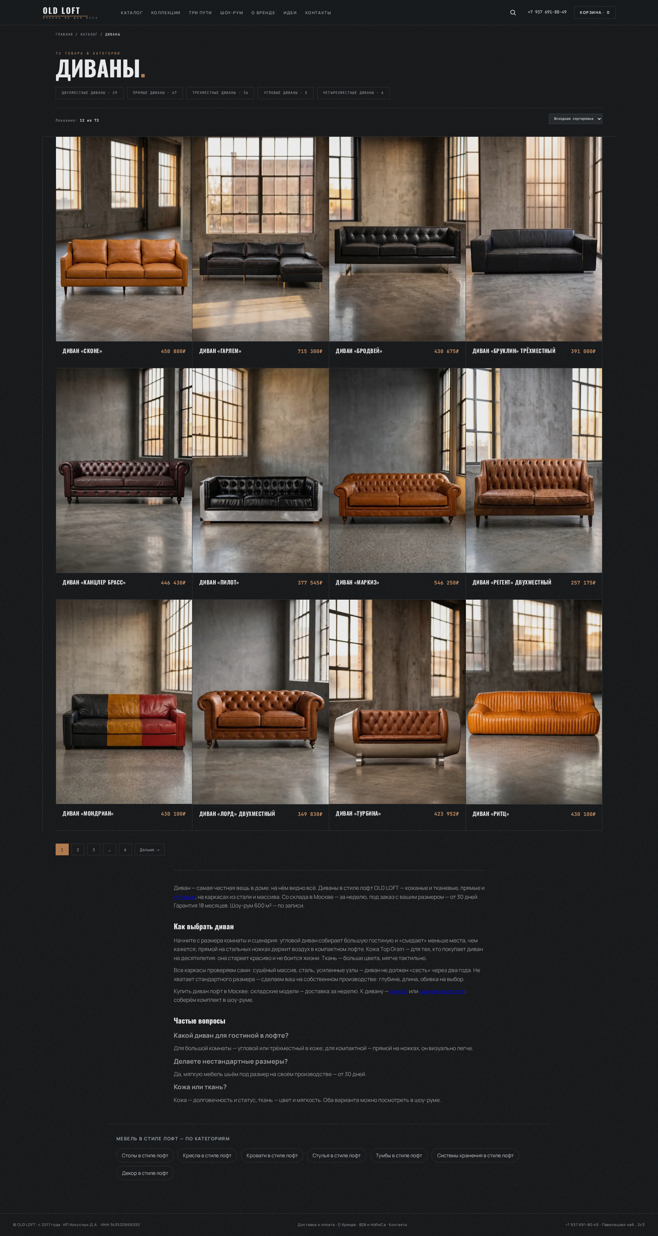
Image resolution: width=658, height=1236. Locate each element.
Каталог (132, 12)
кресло (399, 991)
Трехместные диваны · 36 (220, 93)
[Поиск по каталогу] (513, 12)
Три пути (200, 12)
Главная (64, 34)
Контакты (318, 12)
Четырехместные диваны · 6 (353, 93)
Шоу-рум (231, 12)
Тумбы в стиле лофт (399, 1155)
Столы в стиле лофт (145, 1155)
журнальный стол (442, 991)
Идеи (290, 12)
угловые (184, 897)
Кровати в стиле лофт (272, 1155)
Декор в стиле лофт (145, 1173)
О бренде (263, 12)
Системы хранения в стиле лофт (475, 1155)
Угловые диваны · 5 (285, 93)
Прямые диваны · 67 (155, 93)
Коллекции (166, 12)
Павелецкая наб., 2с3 (623, 1224)
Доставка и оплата (316, 1224)
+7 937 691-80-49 (547, 12)
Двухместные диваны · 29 (90, 93)
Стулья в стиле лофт (337, 1155)
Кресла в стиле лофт (207, 1155)
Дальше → (149, 849)
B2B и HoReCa (372, 1224)
